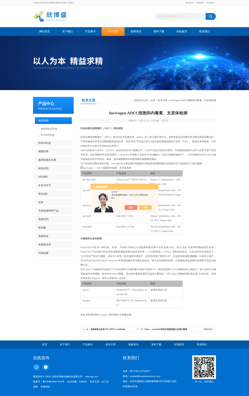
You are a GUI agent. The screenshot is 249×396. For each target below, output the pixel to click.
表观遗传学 (44, 244)
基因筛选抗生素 (47, 159)
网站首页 (44, 31)
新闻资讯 (136, 31)
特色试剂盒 (44, 142)
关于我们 (67, 31)
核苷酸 (42, 227)
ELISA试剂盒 (47, 134)
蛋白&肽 (43, 193)
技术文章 (113, 31)
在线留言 (200, 3)
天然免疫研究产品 (48, 210)
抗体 (40, 202)
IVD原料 (43, 176)
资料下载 (158, 31)
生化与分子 (44, 185)
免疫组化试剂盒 (49, 128)
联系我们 (211, 3)
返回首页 (189, 3)
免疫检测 (43, 120)
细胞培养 (43, 151)
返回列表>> (209, 329)
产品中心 (46, 103)
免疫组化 (43, 236)
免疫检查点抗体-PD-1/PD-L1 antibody (107, 329)
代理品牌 (43, 253)
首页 (152, 100)
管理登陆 (45, 386)
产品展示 (90, 31)
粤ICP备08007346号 (53, 381)
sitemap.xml (91, 376)
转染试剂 (43, 168)
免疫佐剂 (43, 219)
